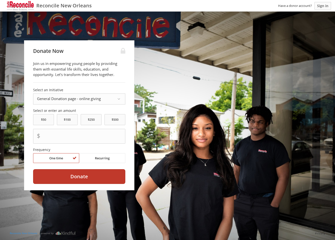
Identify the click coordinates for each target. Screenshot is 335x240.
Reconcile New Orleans (23, 233)
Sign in (322, 5)
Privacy (320, 233)
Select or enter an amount (54, 110)
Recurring (102, 158)
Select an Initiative (48, 90)
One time (56, 158)
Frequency (41, 150)
